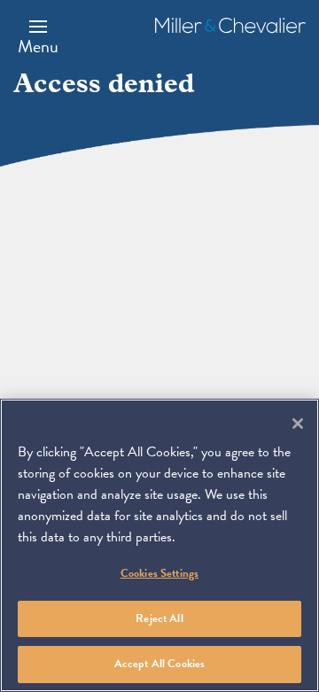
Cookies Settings (159, 573)
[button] (38, 36)
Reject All (159, 618)
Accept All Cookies (159, 664)
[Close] (297, 423)
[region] (159, 545)
